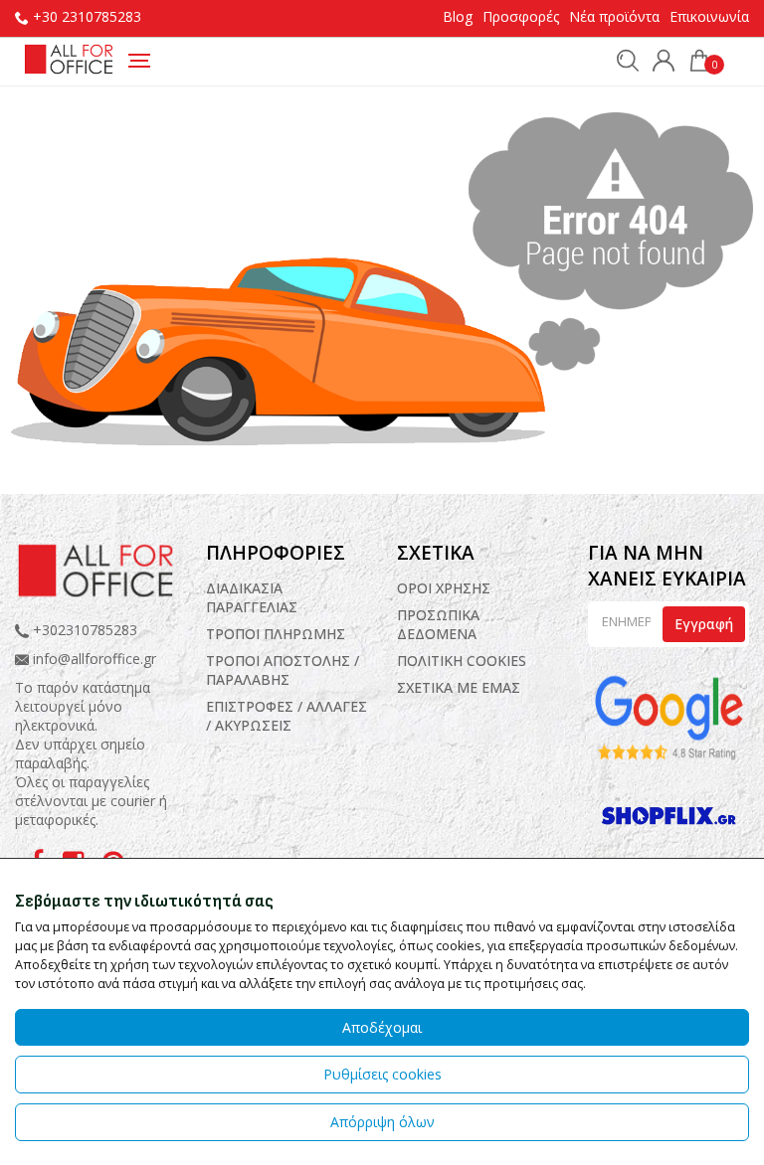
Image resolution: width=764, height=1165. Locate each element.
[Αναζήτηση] (623, 60)
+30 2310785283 (87, 16)
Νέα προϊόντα (614, 16)
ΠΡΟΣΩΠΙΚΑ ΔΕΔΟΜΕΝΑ (438, 624)
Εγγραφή (703, 623)
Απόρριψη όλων (382, 1121)
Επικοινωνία (709, 16)
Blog (458, 16)
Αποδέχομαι (382, 1027)
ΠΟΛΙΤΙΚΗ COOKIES (461, 660)
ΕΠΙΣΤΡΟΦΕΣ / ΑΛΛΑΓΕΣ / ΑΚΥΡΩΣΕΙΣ (286, 716)
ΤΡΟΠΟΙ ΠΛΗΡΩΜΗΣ (275, 633)
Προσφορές (520, 16)
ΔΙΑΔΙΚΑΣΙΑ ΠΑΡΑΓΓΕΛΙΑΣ (251, 597)
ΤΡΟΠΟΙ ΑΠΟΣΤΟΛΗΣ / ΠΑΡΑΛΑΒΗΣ (282, 670)
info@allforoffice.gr (94, 658)
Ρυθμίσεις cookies (382, 1074)
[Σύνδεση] (658, 63)
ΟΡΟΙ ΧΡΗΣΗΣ (443, 588)
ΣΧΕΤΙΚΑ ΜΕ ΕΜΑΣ (458, 687)
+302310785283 (83, 629)
